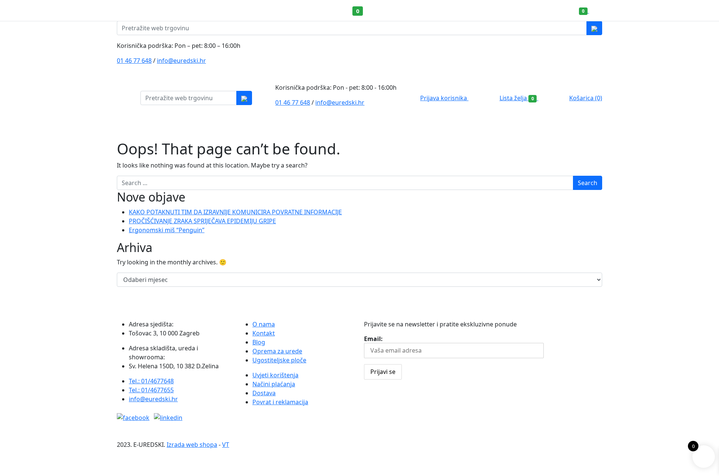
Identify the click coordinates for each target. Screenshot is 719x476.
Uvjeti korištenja (275, 375)
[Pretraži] (594, 28)
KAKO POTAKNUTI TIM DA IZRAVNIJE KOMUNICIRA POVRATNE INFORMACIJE (235, 212)
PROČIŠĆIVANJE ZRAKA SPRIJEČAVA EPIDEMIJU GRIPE (202, 221)
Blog (258, 342)
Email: (373, 339)
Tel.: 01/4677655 (151, 390)
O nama (263, 324)
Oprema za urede (277, 351)
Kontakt (263, 333)
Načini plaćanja (273, 384)
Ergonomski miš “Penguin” (166, 230)
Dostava (264, 393)
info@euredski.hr (181, 60)
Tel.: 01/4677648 (151, 381)
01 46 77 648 (134, 60)
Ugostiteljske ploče (279, 360)
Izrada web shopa (192, 444)
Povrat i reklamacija (280, 402)
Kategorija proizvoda (149, 129)
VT (225, 444)
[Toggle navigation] (705, 10)
